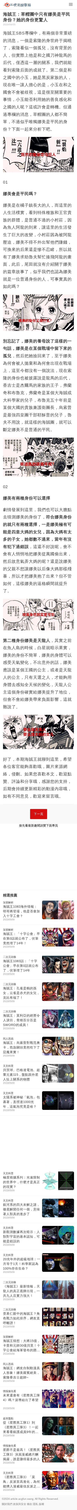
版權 (41, 1504)
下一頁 (38, 814)
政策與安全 (19, 1504)
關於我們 (7, 1504)
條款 (29, 1504)
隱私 (35, 1504)
